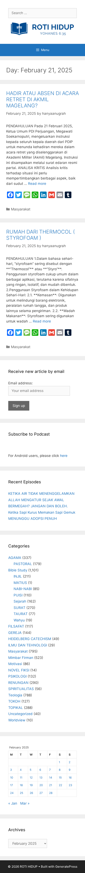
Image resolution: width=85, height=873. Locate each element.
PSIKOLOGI (17, 676)
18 (21, 785)
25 (21, 793)
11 (21, 777)
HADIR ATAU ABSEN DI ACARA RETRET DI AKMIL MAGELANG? (42, 99)
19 (31, 785)
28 (50, 793)
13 (40, 777)
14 (50, 777)
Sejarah (20, 601)
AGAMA (14, 558)
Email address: (20, 383)
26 (31, 793)
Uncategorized (20, 714)
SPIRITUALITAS (21, 689)
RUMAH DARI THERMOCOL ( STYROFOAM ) (40, 235)
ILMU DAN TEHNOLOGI (27, 645)
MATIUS (20, 583)
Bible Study (17, 570)
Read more (37, 184)
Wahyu (19, 620)
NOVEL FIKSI (18, 670)
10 (11, 777)
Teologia (15, 695)
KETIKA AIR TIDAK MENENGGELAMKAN (41, 494)
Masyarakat (20, 209)
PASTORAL (23, 564)
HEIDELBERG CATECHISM (29, 639)
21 (50, 785)
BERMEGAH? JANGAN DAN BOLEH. (38, 506)
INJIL (18, 576)
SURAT (19, 608)
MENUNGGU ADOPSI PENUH (32, 519)
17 (11, 785)
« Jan (12, 803)
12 (31, 777)
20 (41, 785)
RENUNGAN (18, 683)
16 (70, 777)
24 (12, 793)
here (63, 456)
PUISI (18, 595)
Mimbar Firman (20, 658)
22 (60, 785)
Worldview (16, 720)
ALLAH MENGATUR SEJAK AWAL (36, 500)
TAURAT (21, 614)
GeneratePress (66, 866)
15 (60, 777)
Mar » (25, 803)
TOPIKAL (15, 708)
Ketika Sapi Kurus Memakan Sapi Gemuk (41, 512)
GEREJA (15, 633)
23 (70, 785)
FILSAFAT (16, 626)
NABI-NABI (23, 589)
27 (41, 793)
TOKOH (14, 701)
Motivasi (15, 664)
